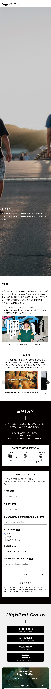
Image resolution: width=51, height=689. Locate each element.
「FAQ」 (28, 588)
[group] (21, 382)
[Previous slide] (3, 382)
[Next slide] (48, 382)
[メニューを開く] (47, 3)
